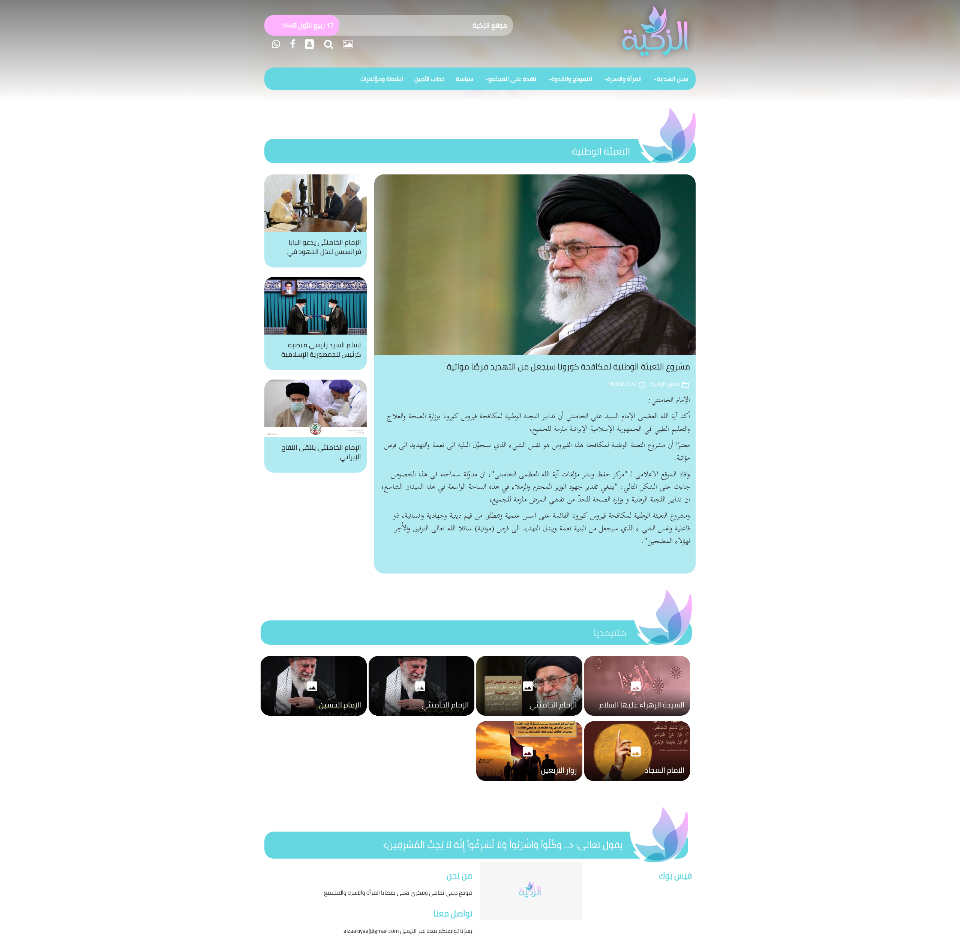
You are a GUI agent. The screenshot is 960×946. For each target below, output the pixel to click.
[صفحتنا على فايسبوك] (291, 44)
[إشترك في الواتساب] (276, 44)
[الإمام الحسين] (314, 717)
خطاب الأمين (429, 78)
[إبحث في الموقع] (327, 44)
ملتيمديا (610, 632)
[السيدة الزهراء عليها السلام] (637, 717)
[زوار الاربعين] (529, 783)
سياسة (464, 78)
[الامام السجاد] (637, 783)
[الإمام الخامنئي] (529, 717)
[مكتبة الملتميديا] (347, 44)
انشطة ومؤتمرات (381, 78)
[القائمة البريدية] (308, 44)
